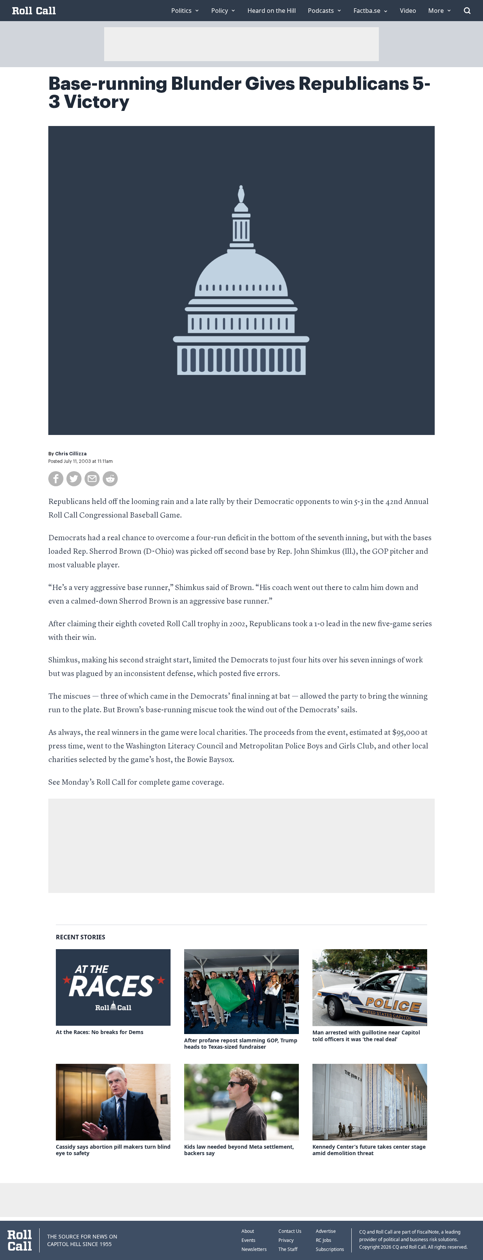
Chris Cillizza (70, 454)
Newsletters (254, 1249)
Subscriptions (330, 1249)
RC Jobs (323, 1240)
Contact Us (289, 1231)
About (248, 1231)
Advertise (326, 1231)
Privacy (286, 1240)
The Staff (287, 1249)
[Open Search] (467, 10)
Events (248, 1240)
